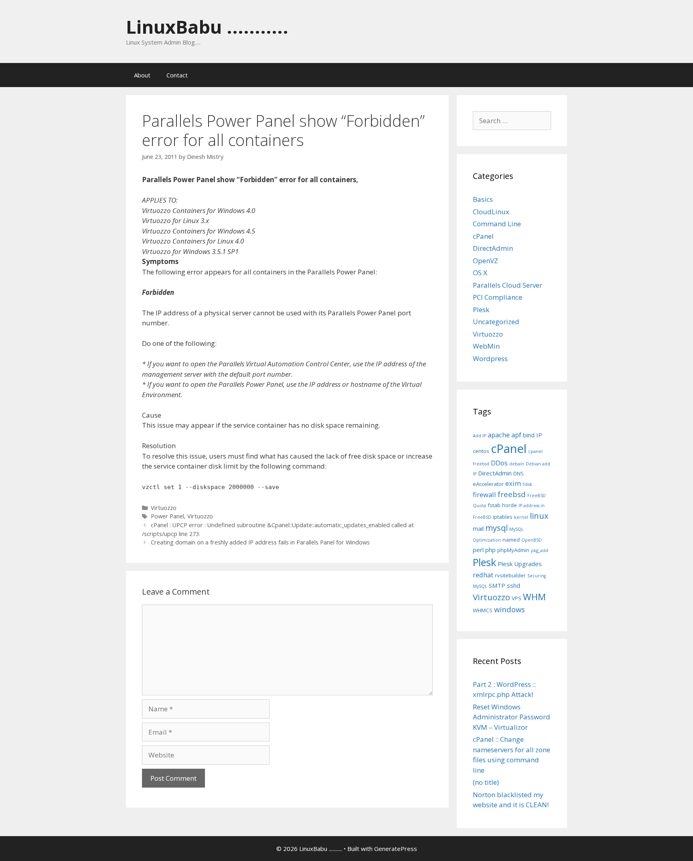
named (511, 539)
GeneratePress (395, 849)
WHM (534, 597)
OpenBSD (531, 540)
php (490, 550)
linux (539, 515)
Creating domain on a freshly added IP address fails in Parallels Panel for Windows (260, 542)
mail (478, 528)
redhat (483, 574)
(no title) (486, 782)
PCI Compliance (497, 297)
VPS (516, 598)
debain (516, 464)
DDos (499, 462)
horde (509, 505)
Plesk (481, 309)
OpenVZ (485, 260)
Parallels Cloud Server (507, 285)
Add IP (479, 436)
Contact (177, 75)
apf (516, 434)
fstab (494, 505)
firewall (484, 494)
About (142, 75)
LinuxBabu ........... (207, 26)
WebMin (486, 346)
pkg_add (539, 550)
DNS (518, 473)
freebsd (512, 494)
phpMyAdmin (513, 550)
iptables (503, 516)
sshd (513, 585)
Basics (483, 199)
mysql (496, 527)
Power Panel (167, 516)
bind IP (532, 435)
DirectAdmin (493, 248)
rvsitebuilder (510, 575)
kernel (521, 517)
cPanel (483, 236)
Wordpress (490, 358)
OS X (480, 272)
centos (481, 451)
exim (513, 483)
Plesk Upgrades (520, 564)
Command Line (497, 223)
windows (509, 609)
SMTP (497, 585)
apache (499, 434)
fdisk (527, 484)
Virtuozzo (163, 508)
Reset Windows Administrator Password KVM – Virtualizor (511, 717)
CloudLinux (491, 211)
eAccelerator (488, 483)
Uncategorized (496, 321)
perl (478, 550)
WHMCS (482, 610)
